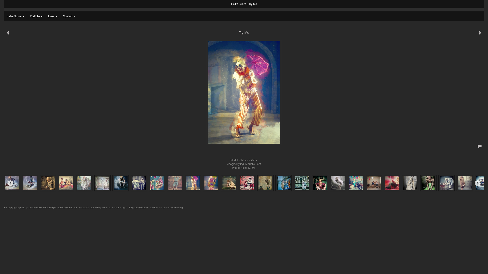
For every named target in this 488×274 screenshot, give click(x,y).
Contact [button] (68, 16)
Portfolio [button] (35, 16)
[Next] (477, 183)
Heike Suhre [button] (14, 16)
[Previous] (10, 183)
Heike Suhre (238, 4)
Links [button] (51, 16)
